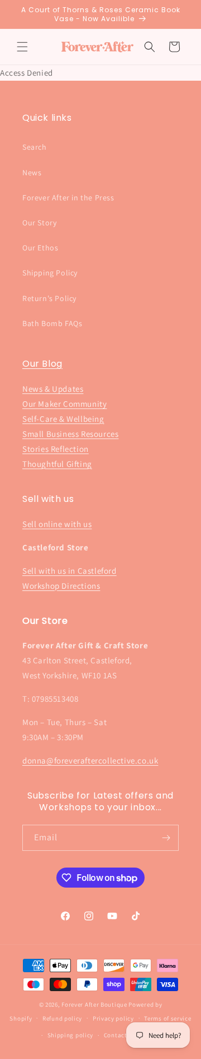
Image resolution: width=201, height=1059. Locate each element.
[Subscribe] (166, 838)
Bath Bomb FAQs (52, 323)
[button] (22, 47)
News (31, 173)
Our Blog (42, 363)
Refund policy (62, 1018)
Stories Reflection (55, 449)
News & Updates (52, 388)
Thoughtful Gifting (57, 464)
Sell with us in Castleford (69, 570)
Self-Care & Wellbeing (63, 418)
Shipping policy (70, 1035)
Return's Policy (49, 298)
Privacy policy (113, 1018)
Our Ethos (40, 248)
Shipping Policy (50, 273)
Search (34, 147)
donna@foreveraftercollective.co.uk (90, 760)
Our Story (39, 223)
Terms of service (167, 1018)
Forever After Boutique (94, 1004)
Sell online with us (57, 524)
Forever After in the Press (68, 198)
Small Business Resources (70, 433)
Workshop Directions (61, 585)
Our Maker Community (64, 403)
